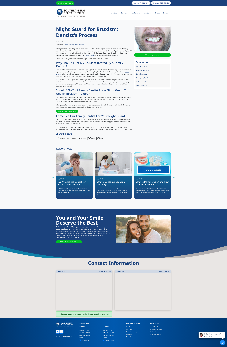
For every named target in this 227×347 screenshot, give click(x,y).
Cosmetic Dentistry (142, 70)
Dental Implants (141, 74)
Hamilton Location (155, 332)
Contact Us (166, 13)
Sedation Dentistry (142, 82)
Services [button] (124, 13)
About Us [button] (114, 13)
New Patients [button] (135, 13)
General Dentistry (69, 44)
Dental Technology (131, 332)
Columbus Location (155, 334)
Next (174, 176)
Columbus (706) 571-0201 (161, 3)
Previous (53, 176)
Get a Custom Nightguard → (67, 111)
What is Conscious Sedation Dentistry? (111, 183)
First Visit (129, 334)
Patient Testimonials (156, 329)
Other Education (79, 44)
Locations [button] (147, 13)
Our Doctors (129, 327)
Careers (157, 13)
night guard (90, 55)
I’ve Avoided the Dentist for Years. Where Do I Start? (72, 183)
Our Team (129, 329)
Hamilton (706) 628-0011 (141, 3)
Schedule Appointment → (68, 242)
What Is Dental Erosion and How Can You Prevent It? (152, 183)
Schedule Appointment (65, 3)
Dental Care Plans (155, 327)
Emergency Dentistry (143, 78)
